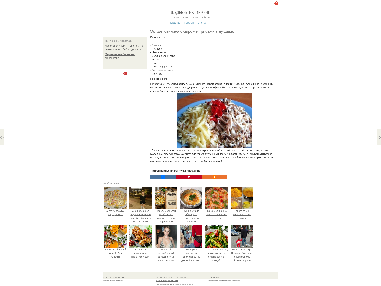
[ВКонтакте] (163, 177)
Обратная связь (213, 277)
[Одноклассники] (214, 177)
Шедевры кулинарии (190, 12)
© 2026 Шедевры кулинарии (113, 277)
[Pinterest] (189, 177)
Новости (189, 22)
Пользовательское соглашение (175, 277)
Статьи (202, 22)
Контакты (159, 277)
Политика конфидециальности (167, 281)
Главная (175, 22)
